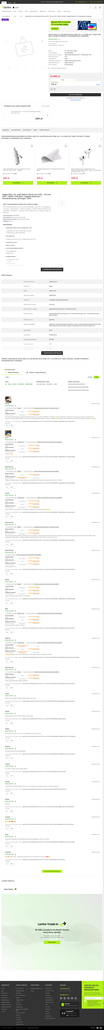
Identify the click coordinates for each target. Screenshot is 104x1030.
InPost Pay (18, 993)
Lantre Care (18, 1004)
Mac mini (47, 1006)
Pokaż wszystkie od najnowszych (52, 871)
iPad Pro (47, 1013)
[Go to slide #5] (41, 67)
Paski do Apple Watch (50, 1018)
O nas (3, 988)
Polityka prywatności (6, 1006)
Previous (6, 116)
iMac (21, 16)
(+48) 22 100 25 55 (97, 2)
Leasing (18, 997)
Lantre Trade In (44, 130)
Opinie (35, 130)
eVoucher (18, 1015)
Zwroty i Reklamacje (21, 995)
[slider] (22, 474)
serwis (9, 2)
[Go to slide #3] (25, 67)
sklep (4, 2)
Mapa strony (4, 1009)
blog (14, 2)
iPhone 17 (47, 993)
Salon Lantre (4, 993)
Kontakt (3, 1011)
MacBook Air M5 (49, 1000)
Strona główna (6, 16)
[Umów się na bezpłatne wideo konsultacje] (69, 1007)
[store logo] (10, 7)
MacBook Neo (48, 997)
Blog (3, 990)
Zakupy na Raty (19, 1000)
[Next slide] (42, 41)
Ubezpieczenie (19, 1006)
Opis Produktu (16, 130)
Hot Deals (18, 1017)
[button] (95, 7)
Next (47, 116)
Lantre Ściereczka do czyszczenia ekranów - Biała (51, 169)
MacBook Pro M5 (49, 1002)
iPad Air (47, 1011)
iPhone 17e (47, 995)
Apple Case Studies (20, 1012)
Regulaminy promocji (6, 1004)
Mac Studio (47, 1009)
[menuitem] (7, 11)
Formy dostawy (19, 988)
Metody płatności (20, 990)
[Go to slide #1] (9, 67)
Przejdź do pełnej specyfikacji (59, 68)
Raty (63, 79)
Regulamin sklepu (6, 1002)
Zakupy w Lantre (5, 1000)
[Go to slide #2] (17, 67)
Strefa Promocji (19, 1024)
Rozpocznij (52, 942)
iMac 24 (11, 221)
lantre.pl (12, 1027)
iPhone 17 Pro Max (49, 990)
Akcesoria (6, 130)
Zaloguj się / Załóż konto (36, 988)
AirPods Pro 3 (48, 1016)
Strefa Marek (4, 997)
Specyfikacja (27, 130)
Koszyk (32, 990)
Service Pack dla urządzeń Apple (22, 1010)
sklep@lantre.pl (83, 2)
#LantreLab (18, 1019)
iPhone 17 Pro (48, 988)
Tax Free (18, 1002)
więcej (98, 84)
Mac (15, 16)
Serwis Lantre (5, 995)
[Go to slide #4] (33, 67)
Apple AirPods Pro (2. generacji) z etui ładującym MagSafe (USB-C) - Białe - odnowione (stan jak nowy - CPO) (86, 170)
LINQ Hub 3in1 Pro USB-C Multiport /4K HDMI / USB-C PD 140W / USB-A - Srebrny (16, 169)
